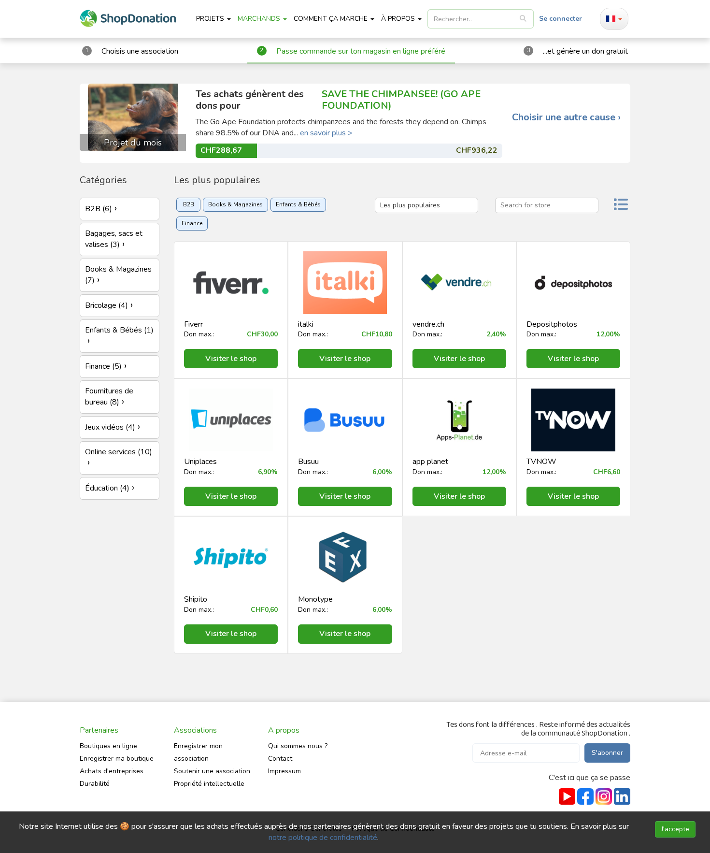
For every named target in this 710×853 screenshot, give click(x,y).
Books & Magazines (235, 204)
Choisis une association (139, 51)
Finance (192, 223)
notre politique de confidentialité (323, 837)
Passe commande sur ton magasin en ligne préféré (360, 51)
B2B (188, 204)
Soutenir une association (212, 771)
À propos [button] (399, 18)
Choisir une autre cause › (566, 117)
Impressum (284, 771)
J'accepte (675, 829)
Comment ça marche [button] (331, 18)
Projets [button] (211, 18)
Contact (280, 758)
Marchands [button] (260, 18)
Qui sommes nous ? (297, 746)
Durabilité (95, 783)
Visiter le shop (230, 358)
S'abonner (607, 752)
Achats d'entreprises (111, 771)
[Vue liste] (620, 205)
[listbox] (480, 19)
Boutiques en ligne (108, 746)
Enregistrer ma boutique (117, 758)
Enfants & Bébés (298, 204)
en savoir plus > (326, 133)
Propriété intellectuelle (209, 783)
